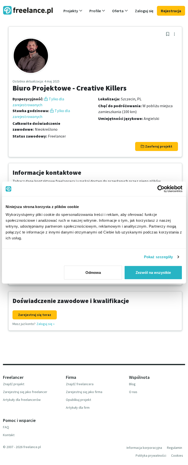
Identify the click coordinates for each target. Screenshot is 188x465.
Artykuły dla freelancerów (22, 399)
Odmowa (93, 272)
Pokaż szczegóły (158, 257)
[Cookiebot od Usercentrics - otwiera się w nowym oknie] (161, 189)
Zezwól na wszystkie (153, 272)
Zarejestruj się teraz (34, 315)
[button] (73, 11)
